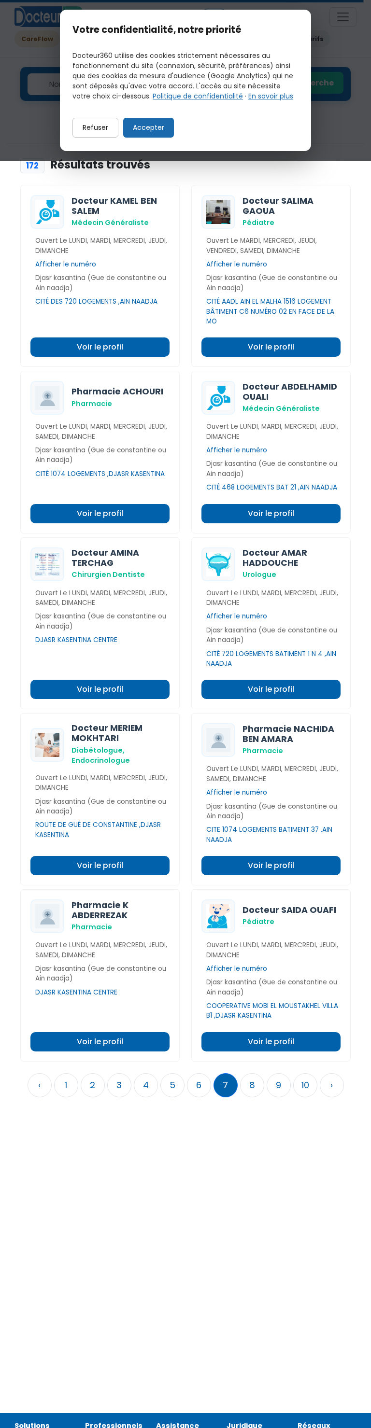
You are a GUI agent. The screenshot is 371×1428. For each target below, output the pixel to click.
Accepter (148, 127)
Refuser (95, 127)
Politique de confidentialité (198, 96)
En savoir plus (270, 96)
